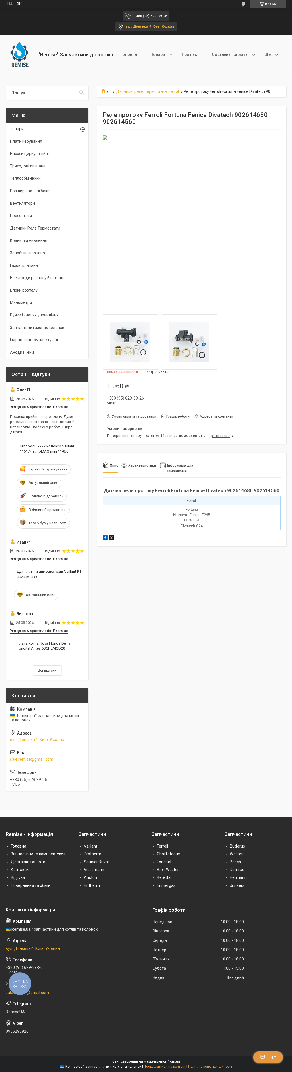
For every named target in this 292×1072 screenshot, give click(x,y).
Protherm (92, 854)
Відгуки (18, 877)
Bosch (235, 862)
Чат (272, 1057)
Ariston (90, 877)
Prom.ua (173, 1061)
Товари (158, 54)
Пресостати (21, 215)
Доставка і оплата (229, 54)
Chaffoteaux (168, 854)
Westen (237, 854)
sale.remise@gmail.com (31, 759)
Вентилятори (22, 203)
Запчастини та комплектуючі (38, 854)
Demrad (237, 869)
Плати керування (26, 141)
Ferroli (162, 846)
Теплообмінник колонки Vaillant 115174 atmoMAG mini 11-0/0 (47, 448)
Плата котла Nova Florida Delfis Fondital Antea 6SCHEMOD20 (44, 645)
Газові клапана (24, 265)
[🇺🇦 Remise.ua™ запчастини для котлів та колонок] (20, 54)
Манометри (21, 302)
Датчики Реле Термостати (35, 228)
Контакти (20, 869)
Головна (128, 54)
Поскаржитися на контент (165, 1067)
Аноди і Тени (22, 352)
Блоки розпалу (24, 290)
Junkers (237, 885)
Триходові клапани (28, 166)
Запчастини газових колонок (37, 327)
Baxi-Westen (168, 869)
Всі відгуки (47, 670)
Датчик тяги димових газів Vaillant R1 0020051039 (49, 574)
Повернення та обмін (30, 885)
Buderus (237, 846)
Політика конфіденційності (210, 1067)
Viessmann (94, 869)
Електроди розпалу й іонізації (38, 277)
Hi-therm (92, 885)
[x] (111, 538)
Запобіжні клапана (27, 253)
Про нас (189, 54)
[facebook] (105, 538)
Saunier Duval (96, 862)
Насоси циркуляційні (29, 153)
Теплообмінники (25, 178)
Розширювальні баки (30, 191)
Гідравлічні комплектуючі (34, 339)
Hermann (238, 877)
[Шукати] (81, 93)
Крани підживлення (28, 240)
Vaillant (90, 846)
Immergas (166, 885)
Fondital (164, 862)
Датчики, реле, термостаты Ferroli (148, 91)
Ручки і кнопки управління (34, 315)
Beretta (164, 877)
